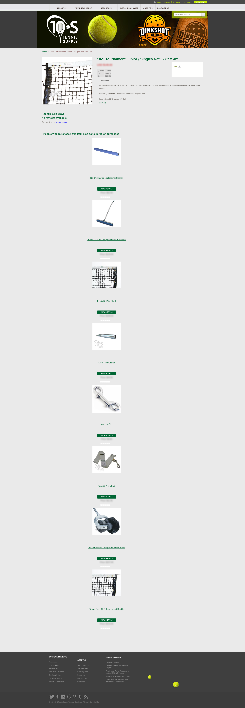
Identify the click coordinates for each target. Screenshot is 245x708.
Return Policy (53, 668)
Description (104, 81)
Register (167, 2)
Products (61, 8)
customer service (129, 8)
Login (159, 2)
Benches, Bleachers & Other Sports (118, 676)
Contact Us (81, 681)
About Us (148, 8)
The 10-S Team (82, 668)
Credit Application (55, 675)
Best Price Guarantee (56, 672)
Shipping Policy (54, 665)
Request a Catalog (55, 678)
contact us (163, 8)
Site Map (96, 702)
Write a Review (61, 122)
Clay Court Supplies (112, 662)
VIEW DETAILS (107, 189)
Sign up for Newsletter (56, 681)
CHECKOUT (201, 2)
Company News (82, 672)
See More (102, 103)
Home (45, 52)
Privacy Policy (82, 678)
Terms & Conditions (75, 702)
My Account (187, 2)
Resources (106, 8)
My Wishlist (176, 2)
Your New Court (83, 8)
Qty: (176, 66)
